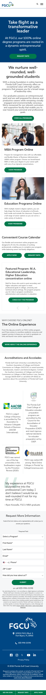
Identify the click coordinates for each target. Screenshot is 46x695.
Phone (13, 562)
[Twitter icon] (24, 655)
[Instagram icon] (18, 655)
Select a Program (10, 537)
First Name (8, 543)
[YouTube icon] (30, 655)
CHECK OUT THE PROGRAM (23, 300)
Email (5, 556)
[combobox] (23, 536)
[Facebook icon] (13, 655)
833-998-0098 (26, 588)
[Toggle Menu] (41, 4)
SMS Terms (28, 605)
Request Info (34, 255)
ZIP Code (7, 569)
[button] (37, 4)
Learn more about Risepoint (23, 678)
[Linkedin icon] (34, 655)
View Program (15, 170)
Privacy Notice (20, 605)
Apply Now (12, 255)
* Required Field (23, 531)
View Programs (15, 224)
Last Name (8, 549)
